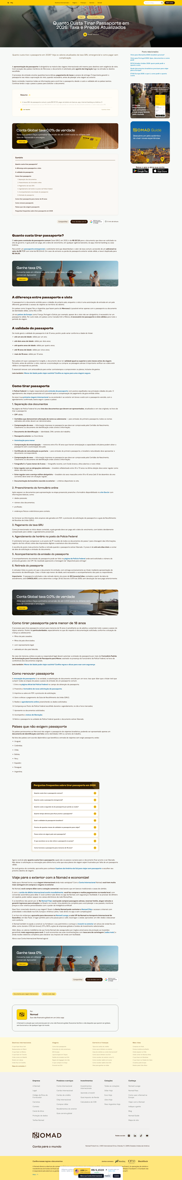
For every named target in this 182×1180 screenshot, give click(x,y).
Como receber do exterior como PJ (103, 1057)
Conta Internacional (87, 882)
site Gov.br (104, 492)
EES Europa (55, 1052)
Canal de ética (38, 1111)
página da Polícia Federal (74, 558)
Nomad (100, 3)
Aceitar (116, 1176)
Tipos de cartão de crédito (101, 1046)
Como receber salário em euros (102, 1060)
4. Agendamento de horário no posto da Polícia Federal (35, 189)
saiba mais (109, 932)
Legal (35, 1090)
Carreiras (36, 1102)
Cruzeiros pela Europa (139, 1063)
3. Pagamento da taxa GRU (26, 186)
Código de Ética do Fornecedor (40, 1096)
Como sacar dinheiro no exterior (102, 1049)
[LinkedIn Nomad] (135, 1135)
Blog (130, 1111)
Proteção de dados (40, 1115)
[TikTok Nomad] (141, 1135)
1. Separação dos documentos (27, 179)
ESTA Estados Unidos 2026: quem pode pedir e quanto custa (147, 64)
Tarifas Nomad (38, 1120)
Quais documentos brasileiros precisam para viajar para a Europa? (149, 69)
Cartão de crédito (64, 1095)
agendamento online (30, 702)
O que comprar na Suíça (59, 1063)
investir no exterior (85, 924)
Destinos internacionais (62, 3)
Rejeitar (107, 1176)
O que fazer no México (19, 1052)
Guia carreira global (64, 1113)
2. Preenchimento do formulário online (29, 182)
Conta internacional (64, 1086)
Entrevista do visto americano (61, 1049)
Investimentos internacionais (86, 1087)
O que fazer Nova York (19, 1046)
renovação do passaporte (24, 678)
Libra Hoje (108, 1100)
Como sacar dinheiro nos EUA (102, 1054)
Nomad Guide (133, 1115)
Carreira (91, 3)
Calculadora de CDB (88, 1102)
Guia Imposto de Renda (90, 1097)
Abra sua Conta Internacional (91, 1176)
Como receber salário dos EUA (102, 1063)
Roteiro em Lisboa (17, 1060)
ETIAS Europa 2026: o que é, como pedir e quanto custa (148, 74)
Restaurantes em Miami (19, 1049)
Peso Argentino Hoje (112, 1104)
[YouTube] (147, 1135)
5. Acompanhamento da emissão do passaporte (33, 192)
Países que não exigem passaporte (27, 207)
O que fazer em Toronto (19, 1054)
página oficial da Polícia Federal (34, 684)
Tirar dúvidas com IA (79, 222)
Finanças (83, 3)
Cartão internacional (65, 1090)
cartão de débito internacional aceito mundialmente (41, 892)
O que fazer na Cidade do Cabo (142, 1060)
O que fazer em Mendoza (140, 1057)
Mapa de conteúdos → (19, 1066)
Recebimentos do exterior (67, 1109)
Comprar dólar (62, 1104)
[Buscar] (161, 2)
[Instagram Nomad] (129, 1135)
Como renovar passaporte (24, 203)
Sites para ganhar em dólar (101, 1065)
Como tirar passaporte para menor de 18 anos (31, 199)
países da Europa (24, 314)
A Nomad (36, 1086)
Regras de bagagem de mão (61, 1060)
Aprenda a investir (88, 1093)
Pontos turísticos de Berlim (141, 1049)
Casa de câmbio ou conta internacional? (105, 1052)
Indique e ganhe (134, 1106)
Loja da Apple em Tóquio (59, 1054)
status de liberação (33, 715)
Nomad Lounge (134, 1086)
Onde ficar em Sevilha (19, 1063)
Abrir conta (169, 3)
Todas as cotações (111, 1086)
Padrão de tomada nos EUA (60, 1057)
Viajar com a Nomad (136, 1102)
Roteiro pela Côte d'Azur (140, 1065)
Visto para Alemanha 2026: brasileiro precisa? (147, 55)
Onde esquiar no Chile (139, 1052)
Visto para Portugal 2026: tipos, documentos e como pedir (150, 59)
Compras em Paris (138, 1046)
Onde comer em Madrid (19, 1057)
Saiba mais (111, 1171)
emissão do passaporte (58, 391)
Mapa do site (133, 1120)
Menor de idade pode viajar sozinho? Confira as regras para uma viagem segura (57, 373)
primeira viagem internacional (35, 397)
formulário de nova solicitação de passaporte (42, 689)
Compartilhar (63, 222)
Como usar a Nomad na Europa (137, 1096)
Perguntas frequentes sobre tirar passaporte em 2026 (34, 211)
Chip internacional (64, 1100)
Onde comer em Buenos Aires (142, 1054)
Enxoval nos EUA (57, 1065)
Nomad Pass (133, 1090)
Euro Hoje (108, 1095)
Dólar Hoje (108, 1090)
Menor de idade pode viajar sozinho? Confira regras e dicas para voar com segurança (59, 664)
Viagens (74, 3)
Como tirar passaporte (59, 1046)
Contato (36, 1106)
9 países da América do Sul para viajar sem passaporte (78, 868)
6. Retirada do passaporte (26, 195)
